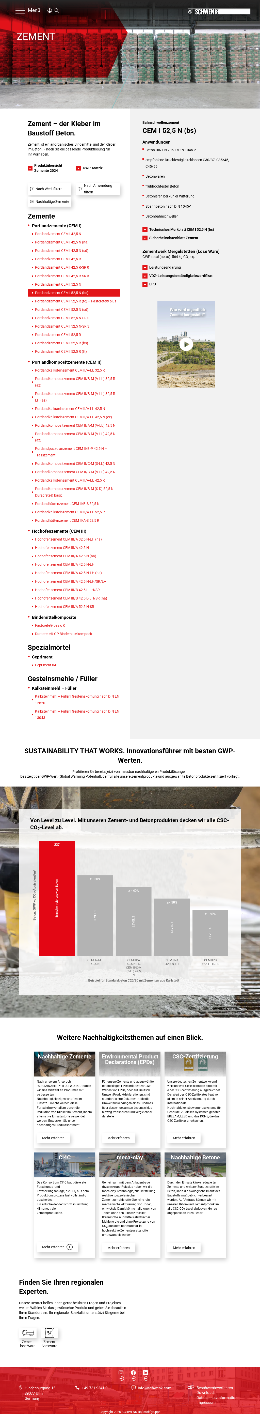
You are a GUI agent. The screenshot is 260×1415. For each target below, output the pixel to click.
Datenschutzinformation (217, 1397)
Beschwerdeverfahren (215, 1388)
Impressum (206, 1402)
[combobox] (50, 189)
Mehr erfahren (53, 1138)
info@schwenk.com (154, 1388)
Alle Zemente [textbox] (90, 189)
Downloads (206, 1392)
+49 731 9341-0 (94, 1388)
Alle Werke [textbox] (40, 189)
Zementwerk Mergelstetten (169, 251)
